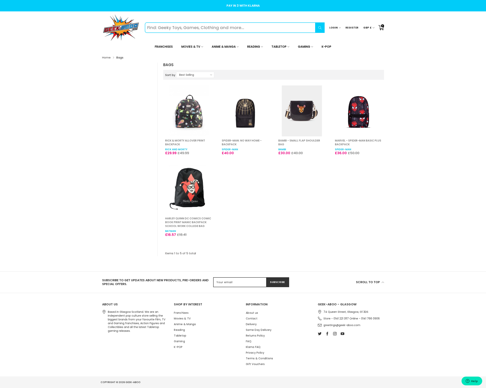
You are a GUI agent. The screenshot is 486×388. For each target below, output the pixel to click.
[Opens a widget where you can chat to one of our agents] (471, 381)
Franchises (164, 47)
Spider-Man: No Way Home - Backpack (242, 142)
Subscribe (277, 282)
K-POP (326, 47)
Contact (251, 318)
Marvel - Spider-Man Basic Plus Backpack (358, 142)
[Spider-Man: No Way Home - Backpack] (245, 110)
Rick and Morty (176, 149)
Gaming (304, 47)
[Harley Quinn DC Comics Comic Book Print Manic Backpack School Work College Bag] (188, 188)
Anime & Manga (224, 47)
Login (333, 27)
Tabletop (278, 47)
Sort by (170, 75)
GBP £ (367, 27)
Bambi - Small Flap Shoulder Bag (299, 142)
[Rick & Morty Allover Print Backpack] (188, 110)
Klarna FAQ (253, 347)
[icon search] (320, 27)
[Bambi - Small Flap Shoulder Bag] (301, 110)
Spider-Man (230, 149)
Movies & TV (190, 47)
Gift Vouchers (255, 364)
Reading (253, 47)
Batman (170, 231)
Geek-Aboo (132, 382)
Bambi (282, 149)
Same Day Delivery (258, 330)
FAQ (248, 341)
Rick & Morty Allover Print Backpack (185, 142)
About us (252, 313)
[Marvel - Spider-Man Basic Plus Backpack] (358, 110)
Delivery (251, 324)
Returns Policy (255, 335)
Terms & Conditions (259, 358)
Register (352, 27)
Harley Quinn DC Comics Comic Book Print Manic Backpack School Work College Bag (188, 222)
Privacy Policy (255, 353)
